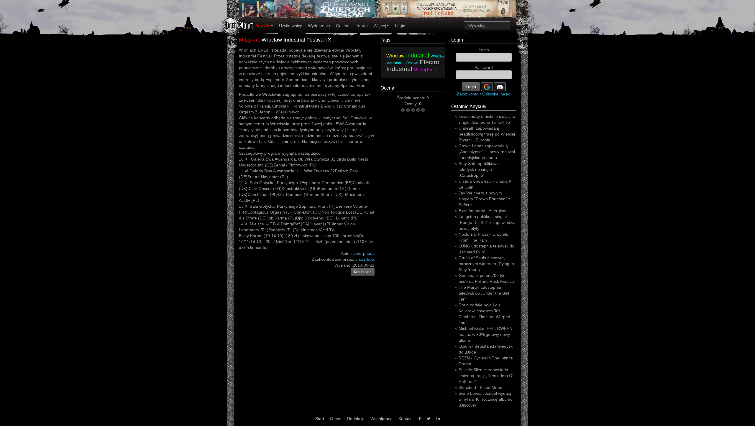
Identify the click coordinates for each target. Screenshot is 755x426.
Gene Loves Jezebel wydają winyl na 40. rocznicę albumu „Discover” (486, 399)
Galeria (342, 25)
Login (400, 25)
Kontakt (405, 418)
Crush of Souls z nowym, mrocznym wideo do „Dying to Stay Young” (486, 263)
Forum (361, 25)
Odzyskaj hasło (496, 94)
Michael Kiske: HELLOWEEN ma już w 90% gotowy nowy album (485, 334)
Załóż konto (468, 94)
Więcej (380, 25)
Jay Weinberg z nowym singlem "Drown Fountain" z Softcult (484, 199)
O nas (335, 418)
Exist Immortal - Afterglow (482, 210)
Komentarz (362, 272)
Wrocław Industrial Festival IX (296, 40)
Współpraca (381, 418)
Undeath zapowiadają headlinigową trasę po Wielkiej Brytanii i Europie (487, 134)
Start (319, 418)
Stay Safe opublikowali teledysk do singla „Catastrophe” (479, 169)
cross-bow (365, 259)
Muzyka (248, 40)
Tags (385, 39)
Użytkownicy (290, 25)
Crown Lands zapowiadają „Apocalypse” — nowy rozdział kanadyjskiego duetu (487, 151)
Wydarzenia (319, 25)
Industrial (417, 55)
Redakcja (356, 418)
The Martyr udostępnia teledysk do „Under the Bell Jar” (484, 293)
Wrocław (395, 55)
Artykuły (262, 25)
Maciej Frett (425, 69)
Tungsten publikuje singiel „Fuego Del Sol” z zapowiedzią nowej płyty (487, 222)
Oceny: (412, 103)
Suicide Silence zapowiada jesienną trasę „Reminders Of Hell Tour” (486, 375)
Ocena (387, 87)
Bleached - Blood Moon (480, 387)
